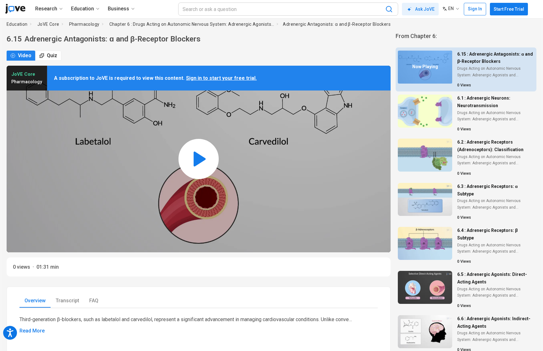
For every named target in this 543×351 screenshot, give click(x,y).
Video (24, 55)
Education (17, 24)
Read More (32, 331)
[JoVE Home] (15, 9)
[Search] (389, 9)
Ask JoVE (425, 9)
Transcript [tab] (67, 301)
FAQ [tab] (93, 301)
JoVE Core (48, 24)
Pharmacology (84, 24)
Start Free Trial (509, 9)
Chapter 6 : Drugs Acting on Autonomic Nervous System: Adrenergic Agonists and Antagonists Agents (191, 24)
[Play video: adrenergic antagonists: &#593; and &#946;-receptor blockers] (199, 159)
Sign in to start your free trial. (221, 78)
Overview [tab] (35, 301)
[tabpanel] (198, 325)
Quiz (52, 55)
